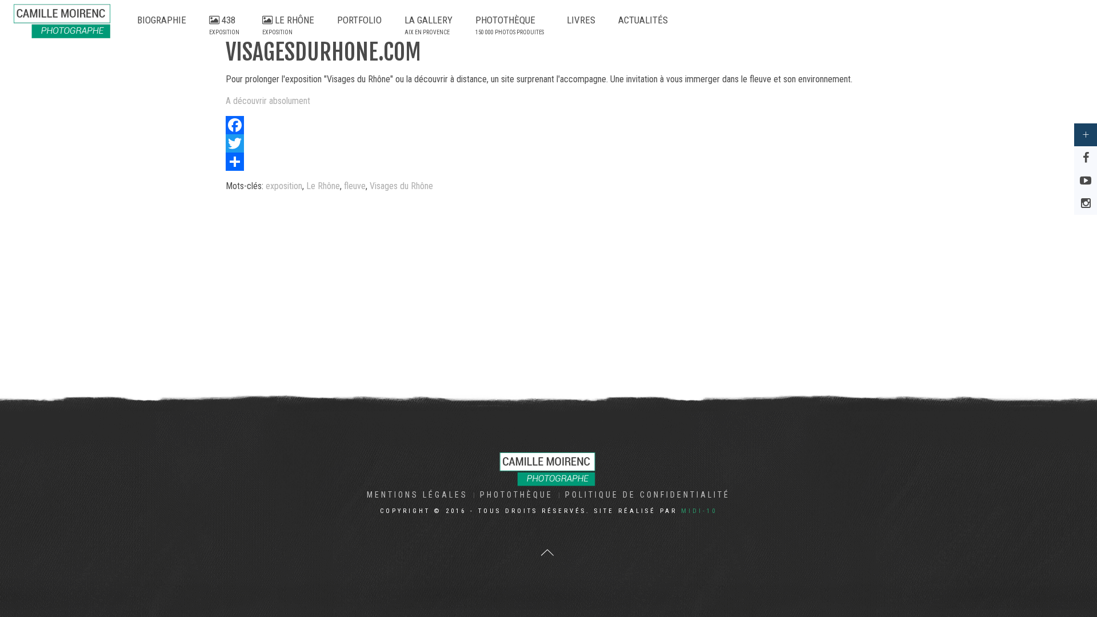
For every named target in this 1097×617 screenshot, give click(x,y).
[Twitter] (548, 143)
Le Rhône (323, 186)
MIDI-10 (699, 511)
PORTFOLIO (359, 20)
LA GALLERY (429, 24)
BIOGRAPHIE (161, 20)
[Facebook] (548, 125)
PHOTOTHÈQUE (509, 24)
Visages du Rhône (401, 186)
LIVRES (581, 20)
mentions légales (417, 494)
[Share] (548, 162)
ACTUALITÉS (643, 20)
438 (224, 24)
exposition (284, 186)
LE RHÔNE (288, 24)
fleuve (355, 186)
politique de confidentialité (647, 494)
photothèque (516, 494)
